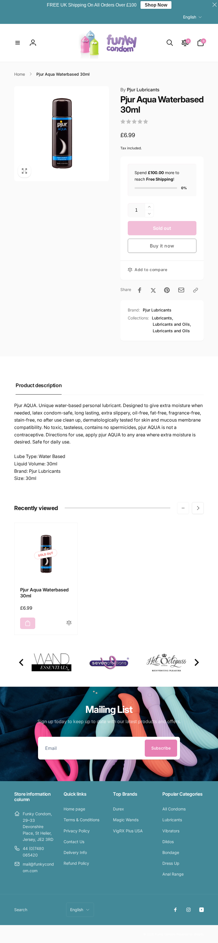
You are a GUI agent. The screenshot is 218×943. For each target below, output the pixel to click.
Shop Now (156, 5)
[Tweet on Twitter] (153, 290)
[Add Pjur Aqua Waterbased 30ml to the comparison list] (69, 623)
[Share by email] (181, 290)
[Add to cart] (27, 623)
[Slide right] (198, 508)
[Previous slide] (22, 662)
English (189, 17)
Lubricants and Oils (171, 330)
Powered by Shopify (190, 934)
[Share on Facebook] (139, 290)
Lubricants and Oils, (172, 324)
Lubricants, (162, 317)
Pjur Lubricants (140, 89)
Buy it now (162, 246)
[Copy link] (195, 290)
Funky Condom (165, 934)
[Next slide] (196, 662)
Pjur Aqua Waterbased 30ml (44, 593)
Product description (39, 385)
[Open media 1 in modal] (61, 133)
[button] (17, 42)
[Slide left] (183, 508)
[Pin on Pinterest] (167, 290)
